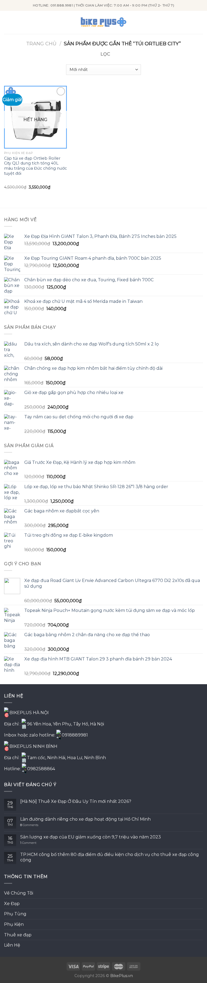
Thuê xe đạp (18, 934)
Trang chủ (41, 43)
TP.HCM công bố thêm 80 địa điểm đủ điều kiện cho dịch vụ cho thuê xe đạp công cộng (109, 857)
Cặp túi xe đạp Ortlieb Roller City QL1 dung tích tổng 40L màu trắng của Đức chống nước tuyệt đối (35, 166)
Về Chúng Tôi (18, 893)
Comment (28, 843)
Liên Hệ (12, 945)
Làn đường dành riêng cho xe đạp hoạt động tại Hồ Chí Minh (85, 819)
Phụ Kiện (14, 924)
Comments (29, 825)
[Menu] (7, 22)
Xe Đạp (12, 903)
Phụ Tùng (15, 913)
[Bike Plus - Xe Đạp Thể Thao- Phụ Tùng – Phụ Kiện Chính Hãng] (103, 22)
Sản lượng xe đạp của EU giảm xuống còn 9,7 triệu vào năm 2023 (90, 837)
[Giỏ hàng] (200, 22)
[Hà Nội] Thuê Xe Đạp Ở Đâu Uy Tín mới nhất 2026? (75, 801)
